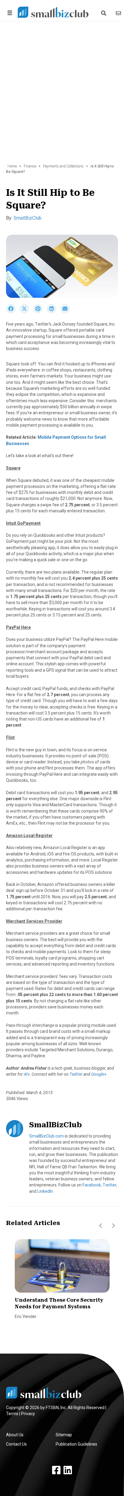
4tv (26, 1074)
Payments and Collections (63, 166)
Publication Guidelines (76, 1444)
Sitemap (64, 1434)
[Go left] (100, 1225)
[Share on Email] (66, 312)
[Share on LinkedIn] (53, 312)
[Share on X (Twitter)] (26, 312)
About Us (14, 1434)
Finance (30, 166)
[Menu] (8, 13)
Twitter (76, 1074)
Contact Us (16, 1444)
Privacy (28, 1413)
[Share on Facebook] (13, 312)
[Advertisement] (62, 95)
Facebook (91, 1184)
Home (12, 166)
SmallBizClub (28, 218)
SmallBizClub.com (46, 1136)
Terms (12, 1413)
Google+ (99, 1074)
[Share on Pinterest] (40, 312)
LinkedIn (45, 1191)
